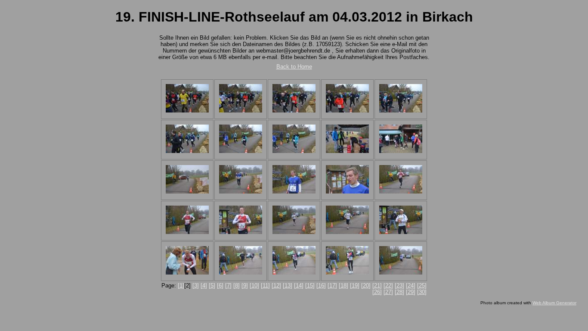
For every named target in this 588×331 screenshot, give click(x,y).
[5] (212, 285)
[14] (298, 285)
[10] (254, 285)
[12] (276, 285)
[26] (377, 292)
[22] (388, 285)
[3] (195, 285)
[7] (228, 285)
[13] (287, 285)
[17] (332, 285)
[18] (343, 285)
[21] (377, 285)
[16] (321, 285)
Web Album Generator (554, 302)
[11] (265, 285)
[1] (181, 285)
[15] (310, 285)
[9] (244, 285)
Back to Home (294, 66)
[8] (236, 285)
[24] (410, 285)
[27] (388, 292)
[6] (220, 285)
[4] (204, 285)
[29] (410, 292)
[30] (422, 292)
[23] (399, 285)
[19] (354, 285)
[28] (399, 292)
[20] (366, 285)
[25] (422, 285)
